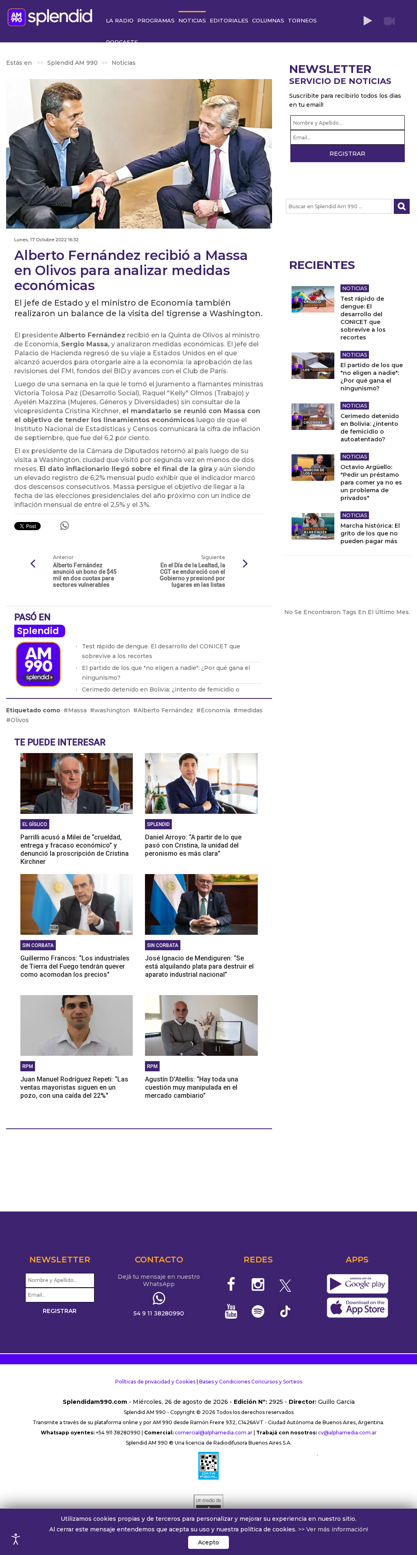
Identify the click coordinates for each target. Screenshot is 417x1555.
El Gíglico (34, 824)
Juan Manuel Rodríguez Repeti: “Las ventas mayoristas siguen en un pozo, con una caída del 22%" (74, 1087)
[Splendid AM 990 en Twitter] (285, 1284)
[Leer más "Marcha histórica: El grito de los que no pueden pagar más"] (313, 526)
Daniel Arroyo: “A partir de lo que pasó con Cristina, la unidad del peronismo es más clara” (193, 845)
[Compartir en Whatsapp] (64, 526)
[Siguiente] (245, 564)
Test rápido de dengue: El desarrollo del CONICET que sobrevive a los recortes (363, 318)
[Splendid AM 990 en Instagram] (258, 1284)
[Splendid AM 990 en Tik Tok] (285, 1310)
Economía (215, 710)
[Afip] (208, 1466)
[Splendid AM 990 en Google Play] (357, 1284)
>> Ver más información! (333, 1529)
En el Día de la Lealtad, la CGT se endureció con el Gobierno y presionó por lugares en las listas (192, 575)
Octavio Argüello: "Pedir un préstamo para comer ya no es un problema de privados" (371, 482)
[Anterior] (32, 564)
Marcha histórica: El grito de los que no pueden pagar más (370, 533)
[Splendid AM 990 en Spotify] (258, 1311)
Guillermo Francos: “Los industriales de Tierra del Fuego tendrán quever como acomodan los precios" (74, 966)
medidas (250, 710)
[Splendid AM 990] (52, 16)
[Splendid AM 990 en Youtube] (231, 1311)
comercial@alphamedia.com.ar (213, 1432)
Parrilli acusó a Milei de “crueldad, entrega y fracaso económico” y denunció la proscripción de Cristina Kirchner (74, 849)
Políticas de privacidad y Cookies (155, 1382)
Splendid (38, 631)
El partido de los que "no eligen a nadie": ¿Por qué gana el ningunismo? (371, 376)
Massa (77, 710)
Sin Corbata (38, 945)
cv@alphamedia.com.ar (347, 1432)
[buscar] (402, 206)
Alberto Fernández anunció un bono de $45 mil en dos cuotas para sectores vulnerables (84, 575)
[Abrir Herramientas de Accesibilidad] (16, 1539)
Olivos (20, 720)
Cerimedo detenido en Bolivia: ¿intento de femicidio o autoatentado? (369, 427)
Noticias (354, 288)
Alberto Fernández (165, 710)
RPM (27, 1066)
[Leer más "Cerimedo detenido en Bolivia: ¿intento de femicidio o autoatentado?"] (313, 416)
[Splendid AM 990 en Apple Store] (357, 1307)
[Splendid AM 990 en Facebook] (231, 1284)
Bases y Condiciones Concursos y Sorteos (250, 1382)
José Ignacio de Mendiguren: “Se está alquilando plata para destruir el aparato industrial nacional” (199, 966)
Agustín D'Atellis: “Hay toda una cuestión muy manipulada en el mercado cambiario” (191, 1087)
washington (112, 710)
